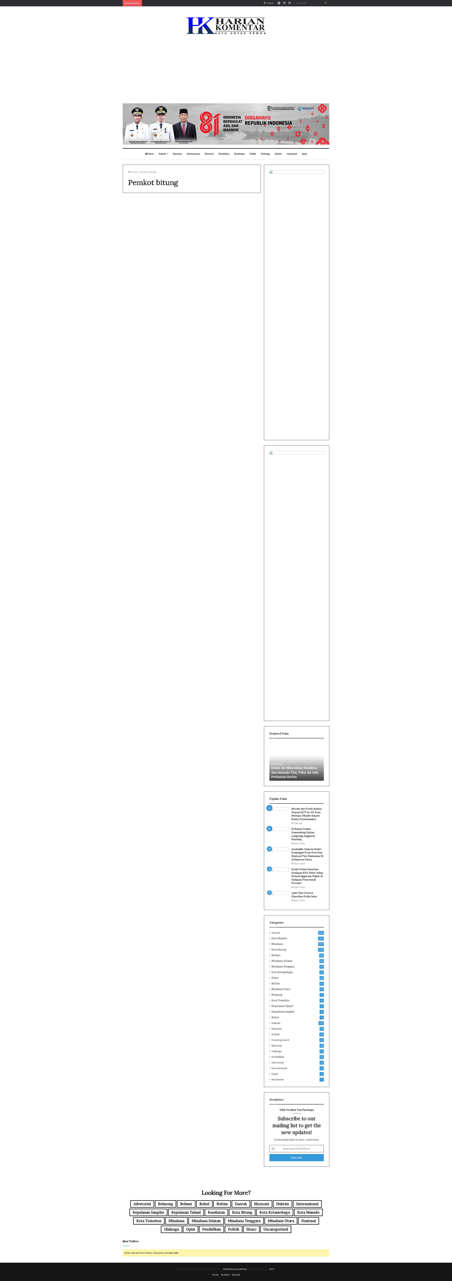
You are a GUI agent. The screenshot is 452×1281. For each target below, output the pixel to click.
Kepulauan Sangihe (283, 1011)
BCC (271, 1269)
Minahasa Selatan (282, 961)
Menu (151, 153)
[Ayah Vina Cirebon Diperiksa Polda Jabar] (279, 897)
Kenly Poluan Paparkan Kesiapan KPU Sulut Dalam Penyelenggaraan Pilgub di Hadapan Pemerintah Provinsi (307, 876)
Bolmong (277, 994)
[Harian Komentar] (226, 25)
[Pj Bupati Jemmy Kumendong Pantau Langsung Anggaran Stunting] (279, 833)
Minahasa (277, 944)
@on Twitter (131, 1241)
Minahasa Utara (281, 989)
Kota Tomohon (280, 1000)
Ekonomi (209, 153)
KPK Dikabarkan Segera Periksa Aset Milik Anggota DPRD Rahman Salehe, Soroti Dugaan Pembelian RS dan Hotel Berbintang (295, 768)
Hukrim (278, 153)
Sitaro (275, 977)
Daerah (162, 153)
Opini (304, 153)
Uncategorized (280, 1040)
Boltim (276, 983)
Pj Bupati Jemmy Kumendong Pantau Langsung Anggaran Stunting (303, 834)
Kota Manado (279, 938)
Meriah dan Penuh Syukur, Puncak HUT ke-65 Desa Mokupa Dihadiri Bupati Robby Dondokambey (307, 814)
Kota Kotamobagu (282, 972)
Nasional (177, 153)
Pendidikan (224, 153)
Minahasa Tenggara (283, 966)
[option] (296, 761)
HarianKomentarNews (235, 1269)
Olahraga (265, 153)
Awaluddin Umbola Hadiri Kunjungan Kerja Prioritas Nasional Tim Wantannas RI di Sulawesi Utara (307, 854)
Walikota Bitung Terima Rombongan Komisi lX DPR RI (226, 217)
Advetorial (292, 153)
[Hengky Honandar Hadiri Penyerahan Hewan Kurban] (156, 256)
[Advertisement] (226, 70)
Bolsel (275, 1017)
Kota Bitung (279, 949)
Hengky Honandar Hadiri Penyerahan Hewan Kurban (155, 217)
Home (134, 172)
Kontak (236, 1274)
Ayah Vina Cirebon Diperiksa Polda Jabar (304, 894)
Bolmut (276, 955)
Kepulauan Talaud (282, 1006)
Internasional (193, 153)
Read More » (137, 301)
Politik (253, 153)
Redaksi (225, 1274)
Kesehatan (239, 153)
